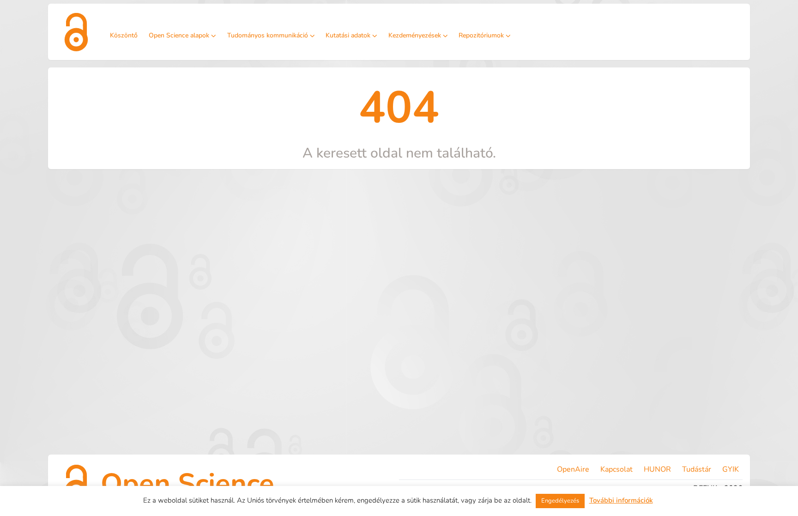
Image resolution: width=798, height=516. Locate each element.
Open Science (187, 484)
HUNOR (657, 469)
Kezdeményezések (414, 35)
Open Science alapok (179, 35)
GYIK (730, 469)
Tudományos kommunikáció (267, 35)
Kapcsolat (616, 469)
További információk (621, 500)
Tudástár (696, 469)
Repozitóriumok (481, 35)
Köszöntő (124, 35)
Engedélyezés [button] (560, 501)
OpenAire (573, 469)
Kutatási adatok (348, 35)
